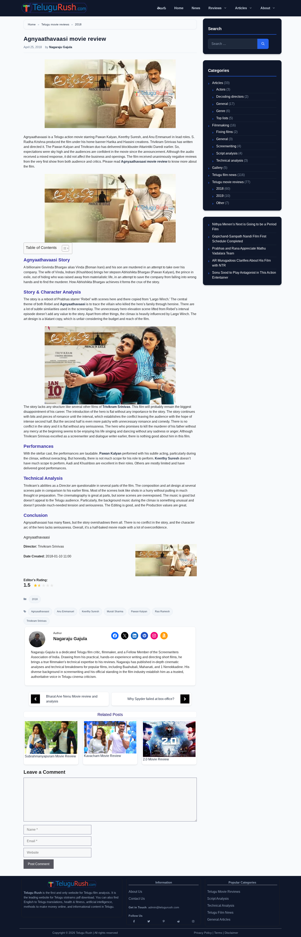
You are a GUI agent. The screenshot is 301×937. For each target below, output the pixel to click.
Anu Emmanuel (65, 611)
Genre (220, 111)
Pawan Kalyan (110, 453)
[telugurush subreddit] (178, 921)
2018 (78, 24)
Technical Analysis (220, 905)
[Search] (263, 44)
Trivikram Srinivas (116, 406)
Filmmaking (220, 125)
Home (178, 8)
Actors (220, 89)
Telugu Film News (220, 912)
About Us (135, 891)
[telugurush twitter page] (148, 921)
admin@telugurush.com (163, 907)
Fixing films (224, 132)
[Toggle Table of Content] (63, 248)
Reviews (215, 8)
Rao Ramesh (162, 611)
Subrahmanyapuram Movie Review (50, 756)
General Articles (218, 919)
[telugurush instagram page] (193, 921)
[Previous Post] (35, 698)
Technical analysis (229, 160)
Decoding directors (230, 96)
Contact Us (137, 898)
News (196, 8)
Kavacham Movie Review (102, 756)
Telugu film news (224, 175)
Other (220, 203)
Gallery (217, 167)
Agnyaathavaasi (72, 304)
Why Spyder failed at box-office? (150, 699)
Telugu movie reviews (55, 24)
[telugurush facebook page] (134, 921)
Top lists (222, 118)
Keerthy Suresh (167, 458)
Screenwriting (226, 146)
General (222, 103)
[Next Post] (184, 698)
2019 (220, 195)
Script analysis (227, 153)
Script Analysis (218, 898)
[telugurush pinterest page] (163, 921)
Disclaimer (231, 932)
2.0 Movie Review (156, 759)
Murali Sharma (115, 611)
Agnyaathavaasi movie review (144, 161)
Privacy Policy (203, 932)
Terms (218, 932)
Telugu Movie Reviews (223, 891)
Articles (241, 8)
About (265, 8)
